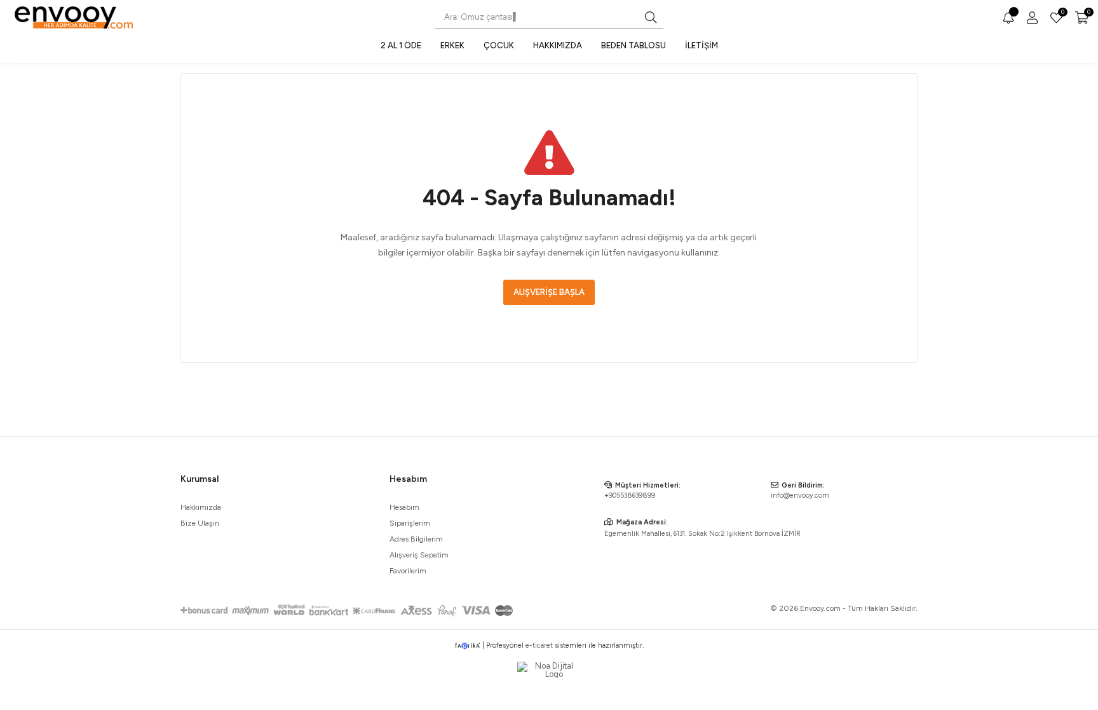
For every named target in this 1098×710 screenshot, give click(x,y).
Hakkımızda (557, 45)
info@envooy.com (800, 495)
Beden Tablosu (633, 45)
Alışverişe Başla (549, 292)
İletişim (701, 45)
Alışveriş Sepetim (419, 554)
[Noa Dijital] (549, 670)
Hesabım (404, 507)
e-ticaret (539, 645)
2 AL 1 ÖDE (401, 45)
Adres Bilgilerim (416, 539)
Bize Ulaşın (199, 523)
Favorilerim (1061, 13)
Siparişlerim (410, 523)
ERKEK (452, 45)
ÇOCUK (499, 45)
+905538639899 (629, 495)
